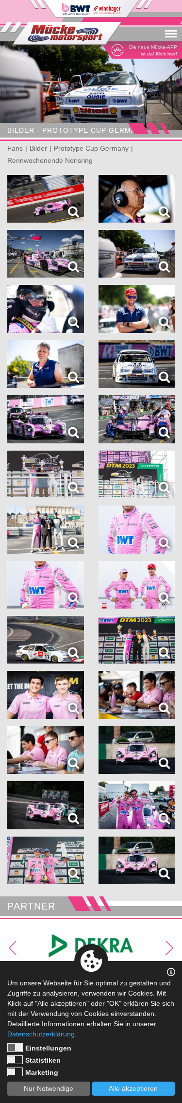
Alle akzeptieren (133, 1088)
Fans (15, 148)
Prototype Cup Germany (91, 148)
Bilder (38, 148)
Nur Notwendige (48, 1088)
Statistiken (43, 1060)
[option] (91, 87)
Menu (171, 21)
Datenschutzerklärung (41, 1034)
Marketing (41, 1072)
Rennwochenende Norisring (50, 160)
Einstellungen (48, 1048)
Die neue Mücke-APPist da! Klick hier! (153, 50)
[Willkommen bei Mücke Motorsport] (60, 33)
